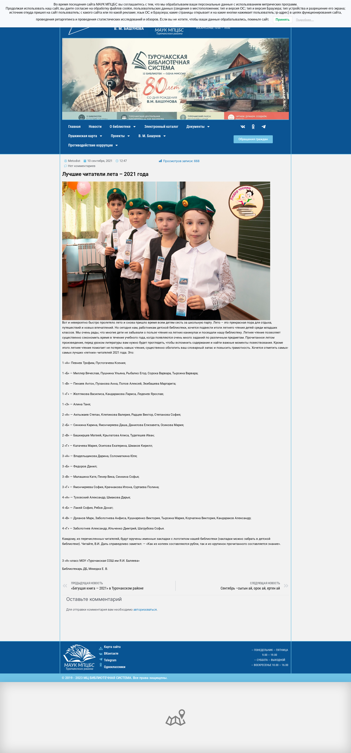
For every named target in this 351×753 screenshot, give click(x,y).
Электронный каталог (161, 126)
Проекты (118, 136)
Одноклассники (114, 667)
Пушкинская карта (82, 136)
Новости (95, 126)
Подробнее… (305, 19)
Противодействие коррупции (90, 145)
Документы (195, 126)
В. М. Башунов (150, 136)
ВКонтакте (111, 653)
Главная (74, 126)
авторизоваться (145, 609)
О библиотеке (120, 126)
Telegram (110, 660)
